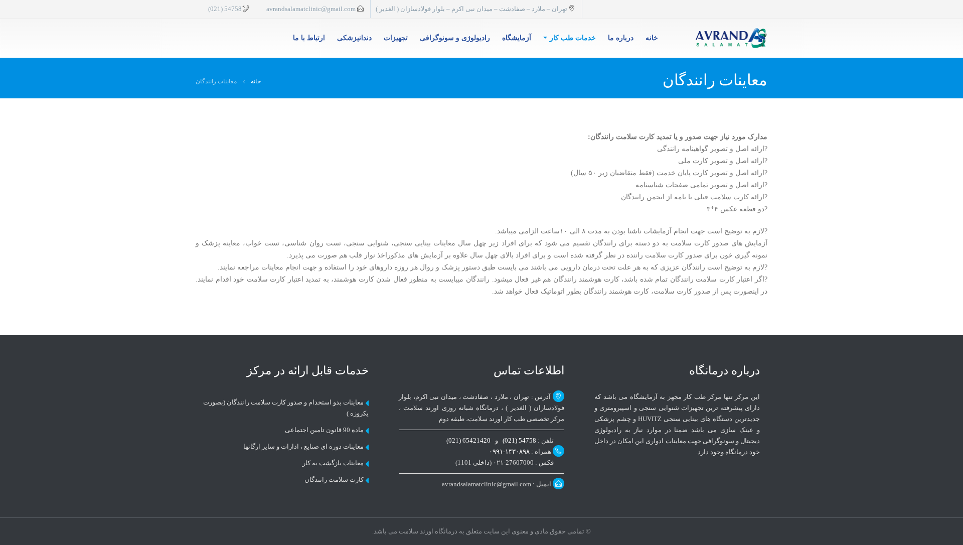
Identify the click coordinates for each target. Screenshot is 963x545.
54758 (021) (225, 9)
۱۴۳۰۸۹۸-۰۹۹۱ (509, 451)
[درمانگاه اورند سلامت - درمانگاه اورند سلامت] (731, 38)
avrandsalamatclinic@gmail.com (311, 9)
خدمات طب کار (573, 38)
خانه (652, 38)
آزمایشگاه (516, 38)
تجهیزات (396, 38)
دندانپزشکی (354, 38)
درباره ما (620, 38)
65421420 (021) (469, 440)
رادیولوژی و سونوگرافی (455, 38)
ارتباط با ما (309, 38)
